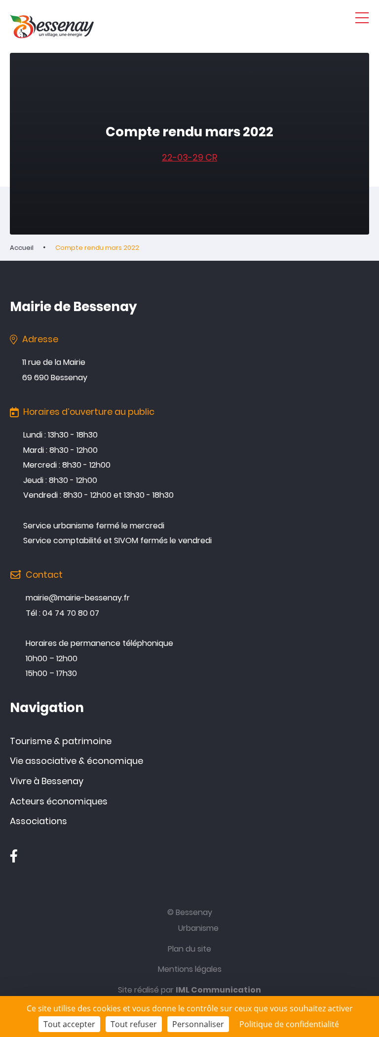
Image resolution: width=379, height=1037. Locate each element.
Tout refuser (134, 1024)
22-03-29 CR (189, 157)
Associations (38, 821)
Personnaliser (198, 1024)
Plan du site (189, 949)
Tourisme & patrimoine (61, 741)
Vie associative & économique (76, 761)
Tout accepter (69, 1024)
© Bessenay (189, 912)
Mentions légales (190, 969)
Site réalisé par (189, 990)
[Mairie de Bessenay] (52, 26)
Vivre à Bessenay (46, 781)
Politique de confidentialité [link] (289, 1024)
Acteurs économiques (59, 801)
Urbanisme (198, 928)
